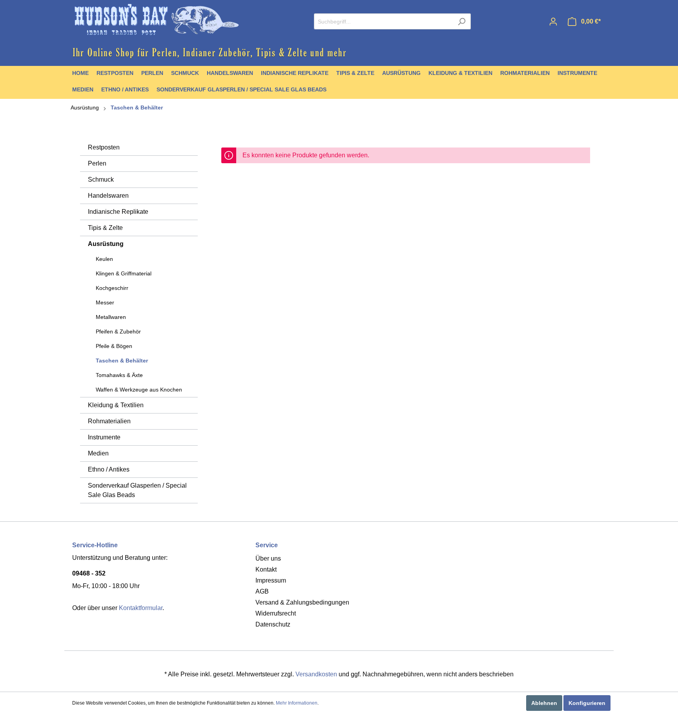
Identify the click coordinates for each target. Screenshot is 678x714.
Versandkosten (316, 674)
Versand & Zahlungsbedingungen (302, 602)
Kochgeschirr (112, 288)
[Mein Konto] (553, 21)
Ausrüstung (85, 107)
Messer (105, 302)
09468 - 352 (89, 573)
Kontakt (266, 569)
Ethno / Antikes (108, 469)
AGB (262, 591)
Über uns (268, 558)
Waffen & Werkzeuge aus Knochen (139, 389)
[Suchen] (461, 21)
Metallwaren (111, 317)
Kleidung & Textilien (116, 405)
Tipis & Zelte (105, 227)
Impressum (270, 580)
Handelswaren (108, 195)
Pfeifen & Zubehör (118, 331)
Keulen (104, 259)
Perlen (97, 163)
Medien (98, 453)
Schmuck (101, 179)
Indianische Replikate (118, 211)
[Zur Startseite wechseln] (156, 19)
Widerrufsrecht (275, 613)
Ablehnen (544, 703)
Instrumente (104, 437)
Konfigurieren (587, 703)
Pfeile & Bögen (114, 346)
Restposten (104, 147)
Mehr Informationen (296, 703)
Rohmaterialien (109, 421)
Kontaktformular (140, 608)
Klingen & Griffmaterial (123, 273)
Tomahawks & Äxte (119, 375)
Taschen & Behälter (137, 107)
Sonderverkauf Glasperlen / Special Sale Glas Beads (137, 490)
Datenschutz (272, 624)
